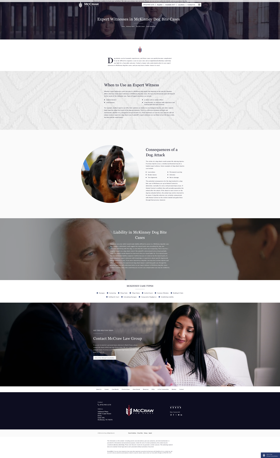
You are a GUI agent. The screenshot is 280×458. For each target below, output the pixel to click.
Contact (181, 389)
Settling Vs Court (114, 297)
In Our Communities (163, 389)
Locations (181, 5)
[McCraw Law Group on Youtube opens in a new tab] (179, 415)
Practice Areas (126, 389)
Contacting (112, 293)
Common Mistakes (163, 293)
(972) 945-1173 (167, 452)
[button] (199, 4)
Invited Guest (148, 293)
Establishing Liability (167, 297)
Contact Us (191, 5)
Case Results (115, 389)
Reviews (174, 389)
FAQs (153, 389)
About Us (98, 389)
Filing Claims (136, 293)
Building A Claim (178, 293)
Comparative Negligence (149, 297)
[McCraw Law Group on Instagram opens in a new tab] (171, 415)
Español (159, 5)
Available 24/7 (170, 5)
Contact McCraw (117, 335)
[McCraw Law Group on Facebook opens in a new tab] (173, 415)
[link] (149, 5)
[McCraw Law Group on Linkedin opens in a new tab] (181, 415)
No (186, 1)
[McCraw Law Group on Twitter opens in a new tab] (176, 415)
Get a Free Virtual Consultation (104, 358)
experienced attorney (157, 61)
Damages (102, 293)
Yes (184, 1)
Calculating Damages (130, 297)
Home (123, 26)
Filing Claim (124, 293)
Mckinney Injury (130, 26)
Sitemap (145, 433)
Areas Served (136, 389)
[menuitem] (171, 415)
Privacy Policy (140, 433)
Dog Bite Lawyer (140, 26)
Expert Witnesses (150, 26)
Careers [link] (107, 389)
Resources (146, 389)
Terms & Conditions (132, 433)
